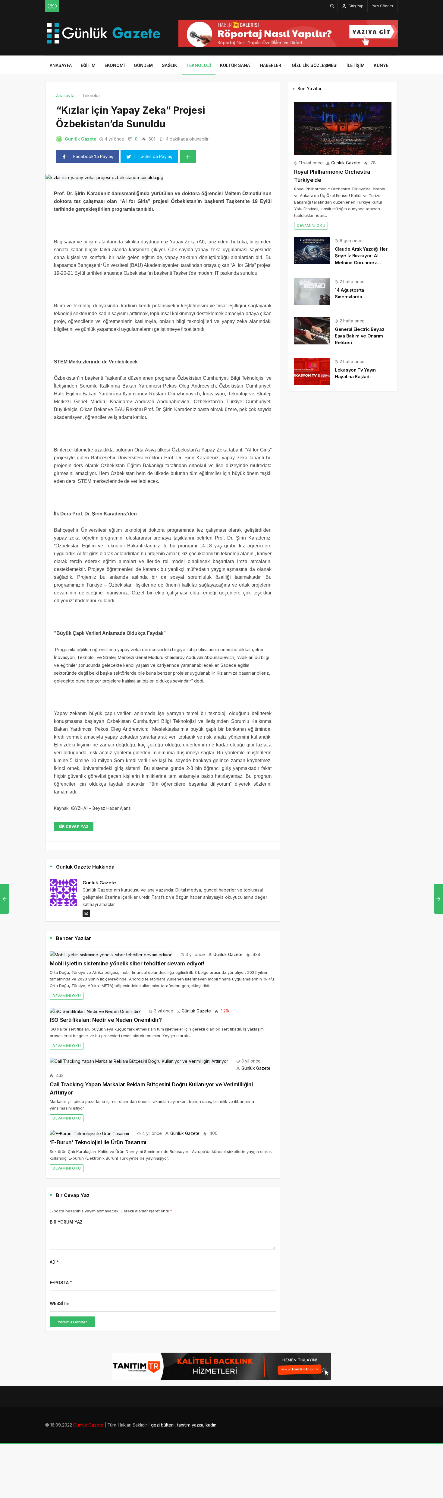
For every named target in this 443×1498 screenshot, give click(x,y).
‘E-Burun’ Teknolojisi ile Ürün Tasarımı (98, 1142)
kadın (211, 1425)
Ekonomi (115, 65)
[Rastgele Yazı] (52, 6)
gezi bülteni (162, 1425)
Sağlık (169, 65)
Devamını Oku (66, 995)
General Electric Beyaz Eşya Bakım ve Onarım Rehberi (359, 335)
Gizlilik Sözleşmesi (315, 65)
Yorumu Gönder (72, 1321)
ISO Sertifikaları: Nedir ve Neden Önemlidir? (106, 1020)
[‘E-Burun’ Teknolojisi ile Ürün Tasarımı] (89, 1133)
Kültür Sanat (236, 65)
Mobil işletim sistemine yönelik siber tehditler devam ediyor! (127, 963)
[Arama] (332, 6)
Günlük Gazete (80, 138)
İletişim (356, 65)
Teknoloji (198, 65)
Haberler (270, 65)
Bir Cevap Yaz (73, 826)
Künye (381, 65)
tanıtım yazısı (190, 1425)
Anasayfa (61, 65)
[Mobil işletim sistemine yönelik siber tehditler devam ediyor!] (111, 954)
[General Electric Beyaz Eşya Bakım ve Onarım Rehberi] (312, 330)
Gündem (143, 65)
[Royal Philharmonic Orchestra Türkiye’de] (342, 128)
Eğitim (88, 65)
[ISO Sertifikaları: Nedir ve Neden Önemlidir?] (95, 1010)
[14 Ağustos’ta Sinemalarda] (312, 291)
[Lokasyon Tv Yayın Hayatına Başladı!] (312, 371)
